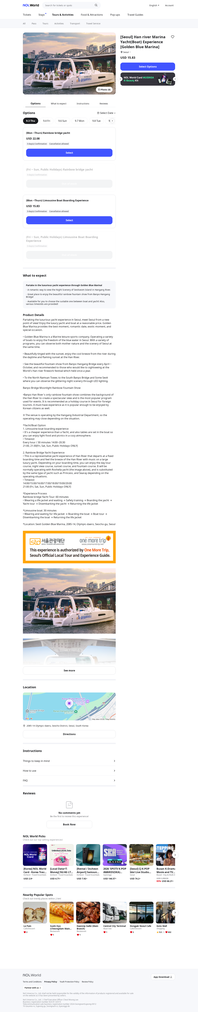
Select (69, 152)
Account (169, 5)
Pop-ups (115, 14)
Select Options (148, 66)
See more (69, 670)
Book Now (69, 824)
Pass (34, 23)
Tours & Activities (62, 14)
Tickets (27, 14)
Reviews (104, 103)
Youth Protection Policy (69, 981)
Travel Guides (135, 14)
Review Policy (87, 981)
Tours (45, 23)
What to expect (58, 103)
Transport (75, 23)
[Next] (175, 79)
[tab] (30, 121)
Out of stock (69, 183)
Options (36, 103)
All (24, 23)
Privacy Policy (50, 981)
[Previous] (120, 79)
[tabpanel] (69, 195)
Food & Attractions (92, 14)
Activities (59, 23)
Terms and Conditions (32, 981)
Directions (69, 734)
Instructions (83, 103)
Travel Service (93, 23)
